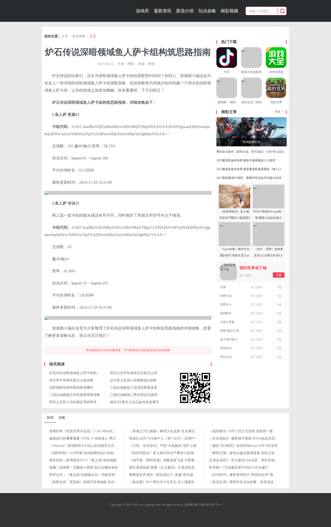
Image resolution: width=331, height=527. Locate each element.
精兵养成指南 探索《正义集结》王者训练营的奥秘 (167, 467)
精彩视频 (229, 10)
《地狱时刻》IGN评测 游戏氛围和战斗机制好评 (85, 453)
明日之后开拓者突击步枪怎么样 (133, 373)
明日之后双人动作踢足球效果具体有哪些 (79, 402)
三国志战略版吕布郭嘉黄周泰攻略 (74, 395)
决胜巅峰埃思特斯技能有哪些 (71, 387)
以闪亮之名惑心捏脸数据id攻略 (133, 380)
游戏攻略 (79, 36)
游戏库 (142, 10)
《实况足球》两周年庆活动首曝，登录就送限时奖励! (248, 482)
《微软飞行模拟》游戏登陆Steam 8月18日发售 (243, 446)
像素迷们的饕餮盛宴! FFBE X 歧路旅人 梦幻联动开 (87, 438)
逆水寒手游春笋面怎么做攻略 (71, 380)
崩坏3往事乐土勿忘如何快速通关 (134, 402)
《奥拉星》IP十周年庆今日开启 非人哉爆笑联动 (165, 482)
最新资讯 (162, 10)
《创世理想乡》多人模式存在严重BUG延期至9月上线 (169, 453)
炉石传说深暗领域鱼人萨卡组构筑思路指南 (81, 373)
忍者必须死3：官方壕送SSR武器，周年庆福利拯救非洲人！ (253, 460)
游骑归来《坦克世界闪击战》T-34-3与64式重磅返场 (87, 431)
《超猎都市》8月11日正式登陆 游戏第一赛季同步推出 (249, 431)
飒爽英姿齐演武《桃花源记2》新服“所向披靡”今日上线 (170, 475)
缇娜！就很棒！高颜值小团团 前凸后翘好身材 (83, 467)
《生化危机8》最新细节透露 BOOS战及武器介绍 (245, 438)
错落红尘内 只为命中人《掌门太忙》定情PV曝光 (165, 438)
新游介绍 (185, 10)
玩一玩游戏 (72, 11)
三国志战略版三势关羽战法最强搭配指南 (140, 395)
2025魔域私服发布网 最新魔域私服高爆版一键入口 (248, 169)
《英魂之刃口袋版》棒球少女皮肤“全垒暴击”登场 (166, 431)
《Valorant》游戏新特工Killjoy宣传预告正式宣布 (85, 446)
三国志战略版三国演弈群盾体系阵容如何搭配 (144, 387)
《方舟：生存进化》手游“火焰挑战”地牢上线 (163, 446)
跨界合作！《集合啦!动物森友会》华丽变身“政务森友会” (92, 475)
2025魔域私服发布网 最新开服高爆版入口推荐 (245, 160)
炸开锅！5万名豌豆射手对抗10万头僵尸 (238, 467)
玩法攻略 (207, 10)
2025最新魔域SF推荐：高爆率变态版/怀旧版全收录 (249, 178)
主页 (64, 36)
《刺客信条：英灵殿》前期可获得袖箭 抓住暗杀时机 (88, 482)
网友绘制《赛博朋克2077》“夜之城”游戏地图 (83, 460)
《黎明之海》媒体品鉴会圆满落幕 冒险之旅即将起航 (248, 453)
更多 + (279, 111)
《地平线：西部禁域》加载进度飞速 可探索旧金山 (167, 460)
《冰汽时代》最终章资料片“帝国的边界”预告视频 (246, 475)
